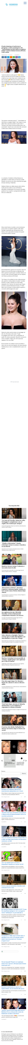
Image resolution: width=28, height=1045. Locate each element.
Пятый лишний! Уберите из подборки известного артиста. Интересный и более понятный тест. (13, 963)
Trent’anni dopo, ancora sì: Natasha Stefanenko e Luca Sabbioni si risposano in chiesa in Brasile (13, 705)
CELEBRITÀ (17, 54)
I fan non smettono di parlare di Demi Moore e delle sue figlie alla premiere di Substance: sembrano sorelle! (14, 839)
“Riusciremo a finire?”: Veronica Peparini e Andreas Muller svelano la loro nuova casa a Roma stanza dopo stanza (14, 590)
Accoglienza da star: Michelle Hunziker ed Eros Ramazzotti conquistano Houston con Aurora (12, 613)
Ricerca (3, 771)
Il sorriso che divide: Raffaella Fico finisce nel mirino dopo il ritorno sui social (13, 728)
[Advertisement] (14, 27)
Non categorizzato (5, 796)
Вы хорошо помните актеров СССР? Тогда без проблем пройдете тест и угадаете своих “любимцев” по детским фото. (14, 911)
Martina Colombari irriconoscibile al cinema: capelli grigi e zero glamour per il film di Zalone (13, 659)
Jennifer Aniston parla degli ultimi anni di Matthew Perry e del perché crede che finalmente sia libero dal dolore (12, 1012)
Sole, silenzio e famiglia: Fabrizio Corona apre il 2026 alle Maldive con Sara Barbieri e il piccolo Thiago (13, 636)
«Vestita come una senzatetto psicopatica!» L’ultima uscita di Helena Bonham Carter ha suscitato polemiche (13, 814)
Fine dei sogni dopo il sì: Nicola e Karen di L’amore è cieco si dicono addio (13, 682)
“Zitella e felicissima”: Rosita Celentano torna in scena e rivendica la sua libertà (14, 544)
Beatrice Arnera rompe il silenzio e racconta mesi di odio (13, 567)
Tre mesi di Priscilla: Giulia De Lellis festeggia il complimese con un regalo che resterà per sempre (13, 522)
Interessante (4, 893)
